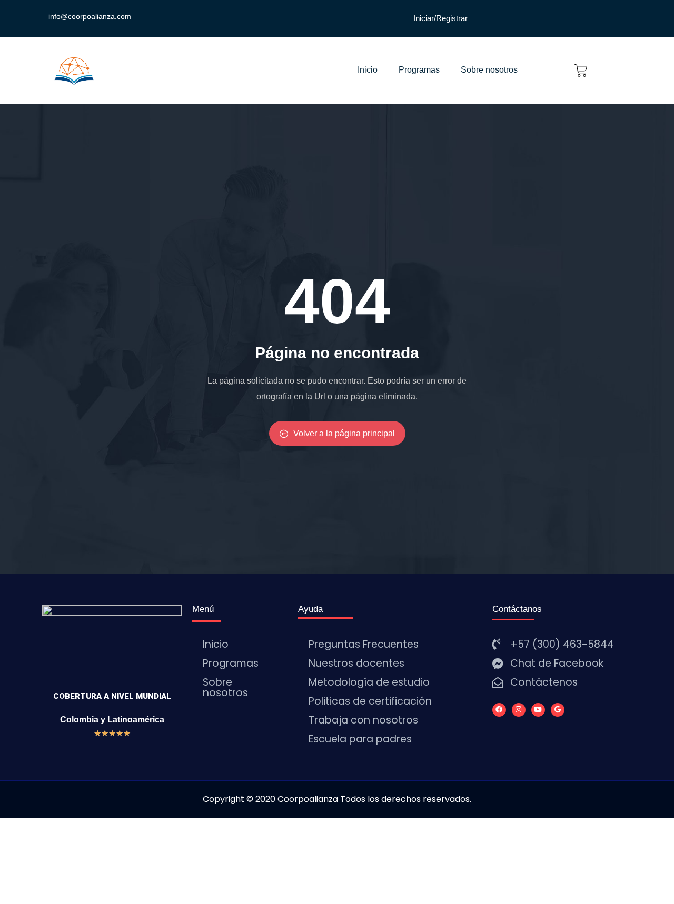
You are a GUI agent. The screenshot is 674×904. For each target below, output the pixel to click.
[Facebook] (499, 710)
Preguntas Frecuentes (364, 644)
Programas (419, 69)
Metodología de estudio (369, 682)
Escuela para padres (360, 739)
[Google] (557, 710)
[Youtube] (538, 710)
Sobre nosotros (489, 69)
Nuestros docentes (356, 663)
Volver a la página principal (344, 433)
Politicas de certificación (370, 701)
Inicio (368, 69)
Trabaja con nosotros (363, 720)
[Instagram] (519, 710)
